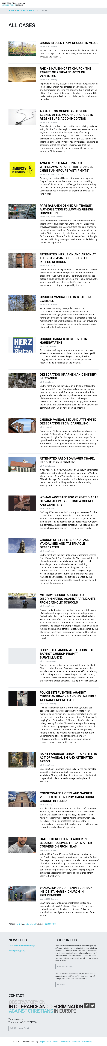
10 (44, 923)
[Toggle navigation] (101, 3)
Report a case (65, 966)
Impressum (76, 1041)
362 (34, 923)
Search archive (25, 10)
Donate (61, 984)
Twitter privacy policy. (16, 950)
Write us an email (19, 1028)
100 (54, 923)
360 (26, 923)
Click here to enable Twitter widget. (21, 945)
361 (30, 923)
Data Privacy (87, 1041)
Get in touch (65, 1041)
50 (50, 923)
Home (11, 10)
